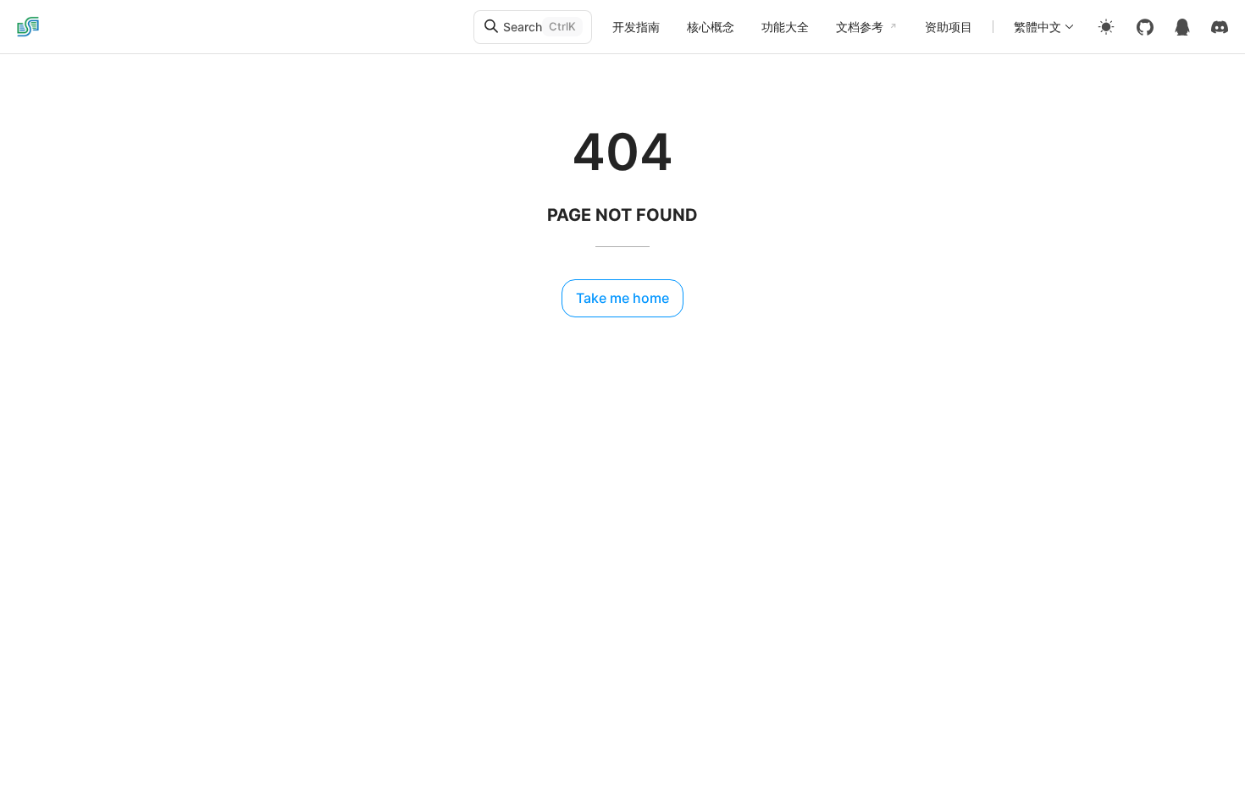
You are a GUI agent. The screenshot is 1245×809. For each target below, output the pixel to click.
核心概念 (710, 26)
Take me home (622, 297)
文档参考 (859, 26)
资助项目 (948, 26)
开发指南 (636, 26)
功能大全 (785, 26)
